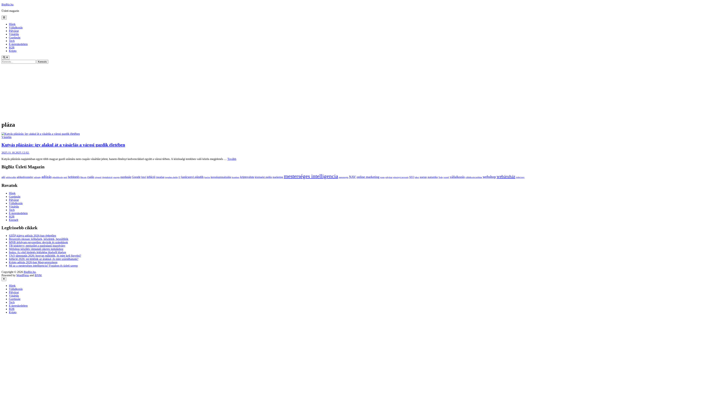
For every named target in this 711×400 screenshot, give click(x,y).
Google (136, 177)
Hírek (12, 24)
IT (179, 177)
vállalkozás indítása (473, 177)
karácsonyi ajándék (192, 177)
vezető (446, 177)
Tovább (231, 159)
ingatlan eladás (171, 177)
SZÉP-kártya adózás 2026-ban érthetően (32, 235)
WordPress (22, 275)
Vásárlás (14, 34)
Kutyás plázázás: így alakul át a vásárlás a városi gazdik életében (63, 144)
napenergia (343, 177)
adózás (46, 177)
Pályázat (14, 30)
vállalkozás (457, 177)
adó (3, 177)
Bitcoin (83, 177)
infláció (151, 177)
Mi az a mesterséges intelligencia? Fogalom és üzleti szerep (43, 265)
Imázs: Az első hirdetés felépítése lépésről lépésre (37, 252)
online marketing (368, 177)
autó (65, 177)
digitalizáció (107, 177)
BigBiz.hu (7, 4)
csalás (90, 177)
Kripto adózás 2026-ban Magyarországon (33, 262)
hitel (143, 177)
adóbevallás (11, 177)
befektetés (74, 177)
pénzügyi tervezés (400, 177)
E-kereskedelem (18, 44)
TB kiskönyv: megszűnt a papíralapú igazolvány (37, 245)
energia (116, 177)
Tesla (440, 177)
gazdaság (125, 177)
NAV (352, 177)
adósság (37, 177)
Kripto (12, 50)
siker (417, 177)
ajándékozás (57, 177)
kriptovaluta (247, 177)
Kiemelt (13, 219)
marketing (278, 177)
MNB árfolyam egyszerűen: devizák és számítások (38, 242)
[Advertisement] (355, 91)
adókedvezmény (25, 177)
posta (382, 177)
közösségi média (263, 177)
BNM (38, 275)
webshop (489, 177)
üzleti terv (520, 177)
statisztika (433, 177)
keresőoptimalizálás (221, 177)
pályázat (388, 177)
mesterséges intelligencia (311, 176)
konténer (235, 177)
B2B (11, 47)
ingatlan (160, 177)
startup (423, 177)
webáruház (506, 176)
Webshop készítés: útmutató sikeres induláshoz (36, 249)
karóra (207, 177)
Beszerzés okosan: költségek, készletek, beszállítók (38, 239)
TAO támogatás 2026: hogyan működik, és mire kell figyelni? (45, 255)
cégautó (98, 177)
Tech (12, 40)
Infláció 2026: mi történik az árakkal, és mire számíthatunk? (43, 259)
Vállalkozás (16, 27)
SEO (411, 177)
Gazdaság (14, 37)
